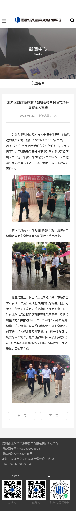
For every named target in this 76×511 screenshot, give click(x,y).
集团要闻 (38, 83)
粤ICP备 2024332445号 (17, 453)
